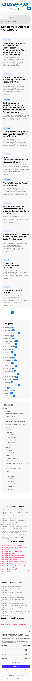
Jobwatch (9, 432)
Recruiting (7, 382)
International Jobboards (12, 419)
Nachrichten (7, 40)
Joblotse (8, 427)
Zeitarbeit (7, 393)
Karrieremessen (9, 355)
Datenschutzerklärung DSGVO (13, 678)
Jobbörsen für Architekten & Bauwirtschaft (13, 520)
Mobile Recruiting (9, 366)
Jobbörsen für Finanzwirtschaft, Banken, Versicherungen (13, 538)
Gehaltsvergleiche (10, 346)
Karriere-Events (10, 453)
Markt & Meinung (9, 360)
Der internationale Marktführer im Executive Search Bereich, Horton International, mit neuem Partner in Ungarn (14, 107)
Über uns (8, 474)
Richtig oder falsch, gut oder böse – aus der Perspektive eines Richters (15, 134)
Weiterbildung (8, 390)
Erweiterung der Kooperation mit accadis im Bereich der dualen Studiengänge (16, 236)
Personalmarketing (10, 376)
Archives (12, 17)
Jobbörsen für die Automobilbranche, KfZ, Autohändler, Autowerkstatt (13, 523)
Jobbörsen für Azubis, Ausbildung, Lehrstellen (14, 529)
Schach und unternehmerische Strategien (11, 265)
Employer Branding (10, 341)
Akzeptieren (16, 666)
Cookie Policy (9, 471)
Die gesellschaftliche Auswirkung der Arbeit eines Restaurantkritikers (15, 79)
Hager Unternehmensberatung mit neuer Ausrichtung (15, 159)
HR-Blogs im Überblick (12, 458)
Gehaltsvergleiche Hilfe (12, 437)
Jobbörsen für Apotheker (8, 518)
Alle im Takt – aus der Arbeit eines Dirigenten (15, 184)
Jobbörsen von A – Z (11, 416)
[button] (29, 631)
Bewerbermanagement (11, 333)
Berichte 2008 (12, 478)
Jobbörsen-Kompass (10, 461)
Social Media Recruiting (11, 385)
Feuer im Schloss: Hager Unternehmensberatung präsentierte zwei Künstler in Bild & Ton (16, 209)
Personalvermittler (10, 379)
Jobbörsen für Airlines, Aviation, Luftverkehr (13, 526)
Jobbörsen (7, 352)
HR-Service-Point (10, 442)
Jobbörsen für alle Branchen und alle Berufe (13, 624)
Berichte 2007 (11, 481)
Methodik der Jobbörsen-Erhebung (15, 421)
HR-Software (8, 349)
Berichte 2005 (12, 486)
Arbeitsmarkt (8, 330)
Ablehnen (16, 671)
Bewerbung (8, 335)
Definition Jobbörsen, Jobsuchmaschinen (17, 424)
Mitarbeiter (8, 363)
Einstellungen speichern (16, 675)
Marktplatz (7, 448)
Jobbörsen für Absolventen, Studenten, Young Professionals (14, 512)
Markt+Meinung (11, 476)
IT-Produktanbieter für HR (13, 445)
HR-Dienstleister (9, 440)
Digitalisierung (9, 338)
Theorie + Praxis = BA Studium (12, 291)
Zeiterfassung (8, 396)
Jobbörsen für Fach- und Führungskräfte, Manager (16, 535)
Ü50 (6, 387)
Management (8, 357)
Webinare (8, 455)
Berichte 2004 (12, 489)
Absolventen (8, 327)
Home (4, 17)
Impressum (23, 678)
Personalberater (9, 371)
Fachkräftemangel (9, 344)
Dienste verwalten (15, 662)
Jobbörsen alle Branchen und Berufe (11, 510)
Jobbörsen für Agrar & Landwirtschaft (12, 516)
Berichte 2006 (12, 484)
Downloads (9, 450)
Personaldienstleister (10, 374)
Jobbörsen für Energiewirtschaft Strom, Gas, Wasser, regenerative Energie (14, 532)
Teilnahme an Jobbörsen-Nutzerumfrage (17, 463)
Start (6, 408)
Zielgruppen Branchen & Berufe (14, 413)
